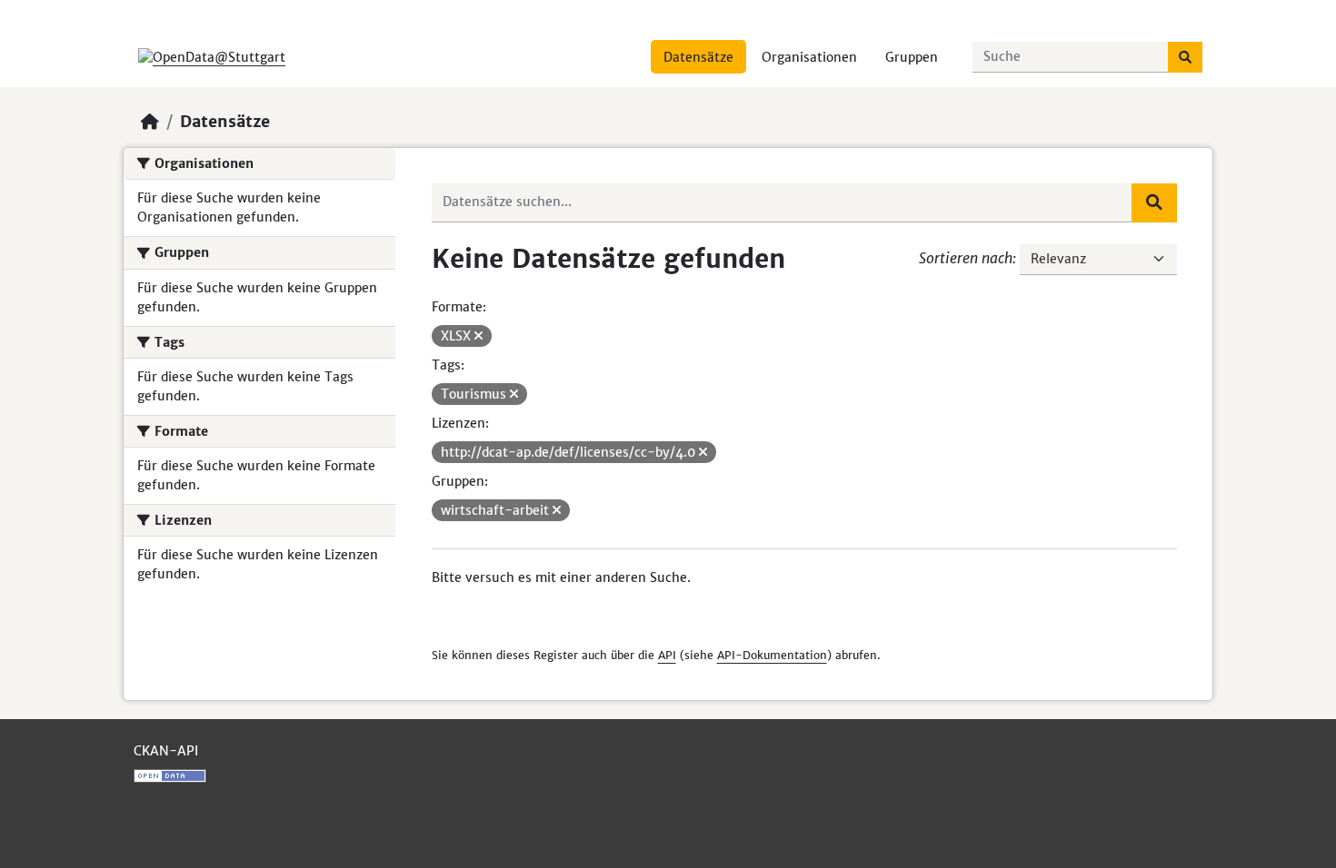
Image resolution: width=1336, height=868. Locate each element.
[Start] (150, 122)
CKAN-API (166, 751)
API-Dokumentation (772, 655)
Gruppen (911, 57)
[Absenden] (1185, 57)
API (667, 655)
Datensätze (698, 57)
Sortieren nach (965, 258)
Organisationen (809, 57)
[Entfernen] (478, 336)
